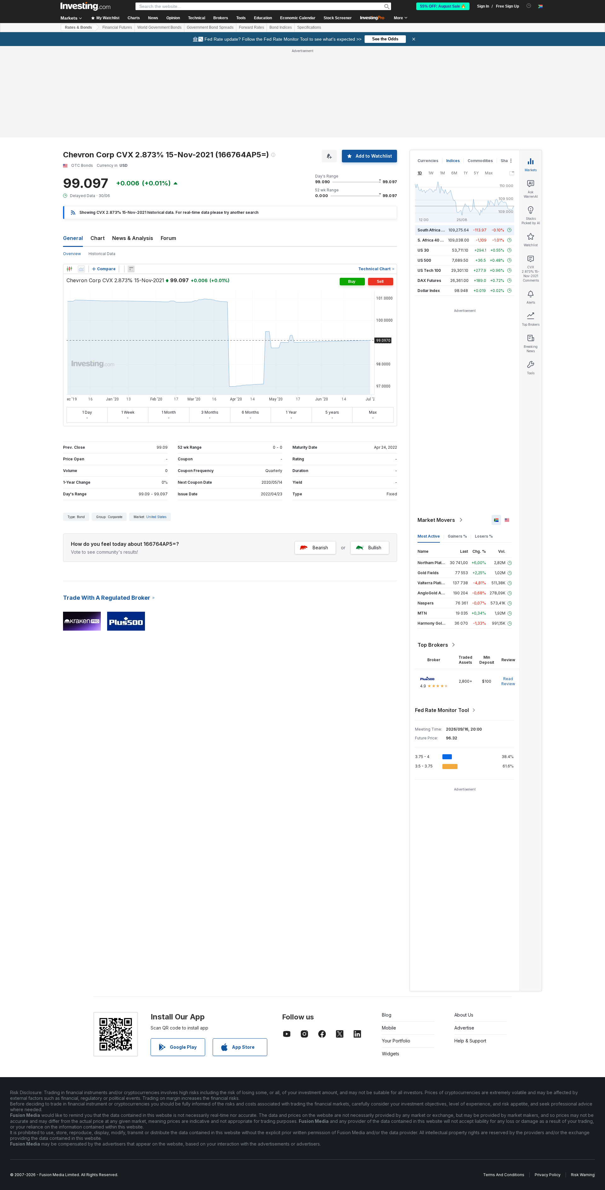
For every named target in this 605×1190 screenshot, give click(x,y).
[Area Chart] (81, 268)
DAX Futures (429, 280)
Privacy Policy (548, 1174)
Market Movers (436, 520)
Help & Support (470, 1040)
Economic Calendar (297, 18)
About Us (463, 1015)
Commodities (480, 160)
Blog (386, 1015)
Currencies (428, 160)
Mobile (389, 1027)
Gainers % (457, 536)
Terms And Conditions (503, 1174)
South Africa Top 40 (436, 230)
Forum (168, 238)
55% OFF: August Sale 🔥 (443, 6)
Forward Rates (251, 27)
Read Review (508, 681)
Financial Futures (117, 27)
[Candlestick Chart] (69, 268)
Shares (507, 160)
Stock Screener (338, 18)
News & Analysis (132, 238)
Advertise (464, 1027)
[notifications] (529, 6)
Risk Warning (583, 1174)
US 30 (423, 250)
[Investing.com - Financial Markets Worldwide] (85, 6)
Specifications (309, 27)
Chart (97, 238)
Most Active (429, 536)
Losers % (484, 536)
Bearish (320, 547)
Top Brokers (433, 645)
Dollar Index (429, 290)
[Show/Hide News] (131, 268)
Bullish (374, 547)
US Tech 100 (429, 270)
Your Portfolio (396, 1040)
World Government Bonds (159, 27)
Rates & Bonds (78, 27)
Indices (453, 160)
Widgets (390, 1053)
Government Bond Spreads (210, 27)
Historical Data (102, 253)
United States (156, 517)
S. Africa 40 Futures (436, 240)
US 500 (424, 260)
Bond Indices (280, 27)
